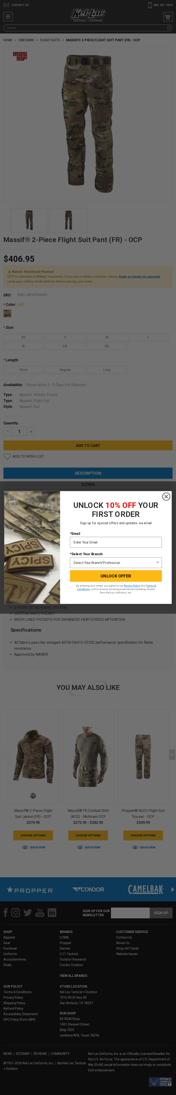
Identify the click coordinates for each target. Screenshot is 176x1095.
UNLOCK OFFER (116, 575)
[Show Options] (158, 562)
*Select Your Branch (86, 554)
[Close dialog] (166, 496)
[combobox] (115, 562)
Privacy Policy (132, 585)
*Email (75, 534)
